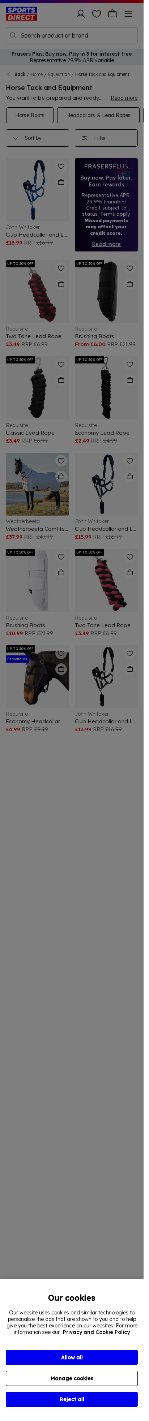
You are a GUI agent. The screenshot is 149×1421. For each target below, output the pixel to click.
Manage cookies (72, 1378)
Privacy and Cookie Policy (96, 1332)
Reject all (72, 1399)
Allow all (72, 1357)
